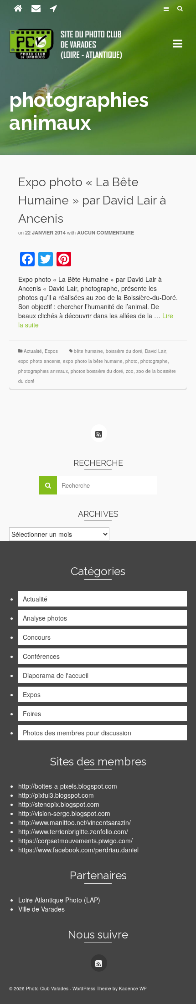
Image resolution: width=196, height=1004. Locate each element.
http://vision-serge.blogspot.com (64, 813)
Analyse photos (45, 617)
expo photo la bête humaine (93, 361)
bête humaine (88, 351)
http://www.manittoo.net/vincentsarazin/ (74, 822)
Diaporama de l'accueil (55, 675)
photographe (154, 361)
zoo (130, 371)
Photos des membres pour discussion (77, 732)
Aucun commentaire (105, 232)
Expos (51, 351)
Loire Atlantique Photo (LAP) (59, 899)
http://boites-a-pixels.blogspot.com (67, 785)
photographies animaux (43, 371)
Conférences (41, 656)
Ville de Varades (41, 908)
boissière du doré (124, 351)
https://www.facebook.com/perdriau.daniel (78, 849)
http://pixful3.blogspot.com (56, 795)
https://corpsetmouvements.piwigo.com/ (75, 840)
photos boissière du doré (97, 371)
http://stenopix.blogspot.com (58, 804)
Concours (37, 637)
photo (131, 361)
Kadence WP (133, 988)
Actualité (33, 351)
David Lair (155, 351)
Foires (32, 713)
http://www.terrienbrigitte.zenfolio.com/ (73, 831)
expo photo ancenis (39, 361)
